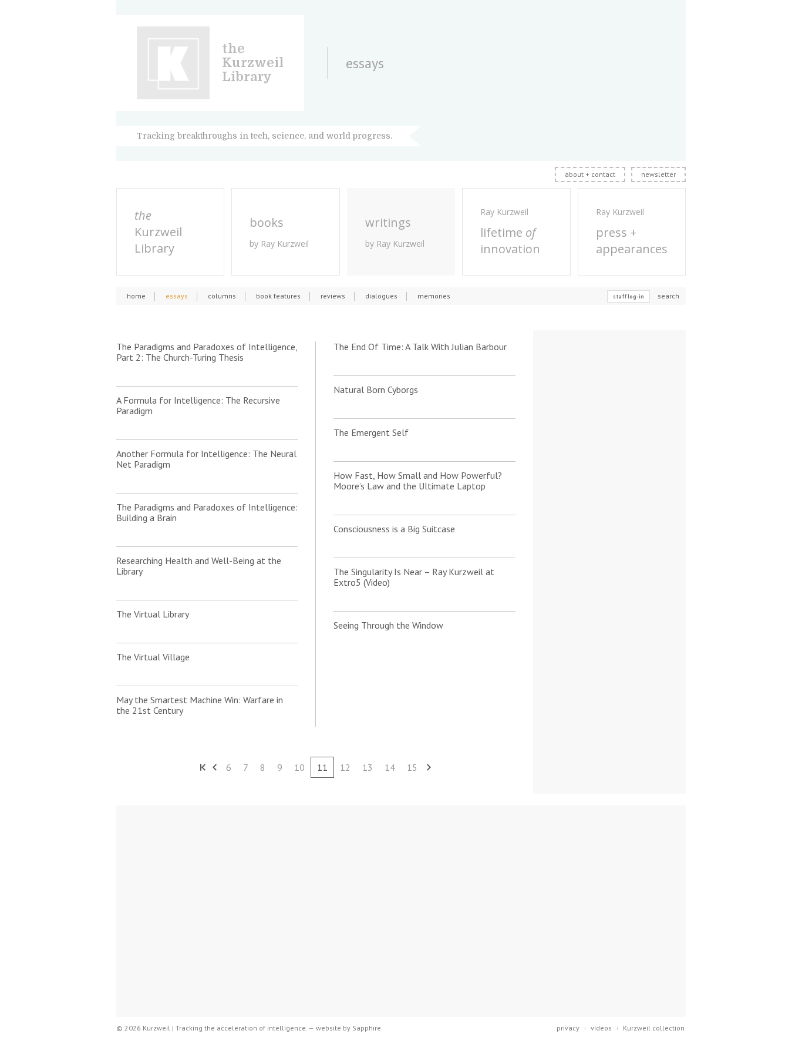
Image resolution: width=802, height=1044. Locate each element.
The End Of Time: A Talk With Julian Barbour (420, 347)
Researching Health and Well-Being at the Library (198, 566)
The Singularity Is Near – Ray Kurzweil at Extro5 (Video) (413, 577)
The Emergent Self (371, 432)
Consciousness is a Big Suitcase (394, 529)
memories (433, 295)
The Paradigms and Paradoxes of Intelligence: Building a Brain (207, 512)
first (202, 767)
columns (222, 295)
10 (299, 767)
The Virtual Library (152, 614)
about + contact (590, 174)
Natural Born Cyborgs (375, 389)
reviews (333, 295)
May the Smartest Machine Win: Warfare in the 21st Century (199, 705)
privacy (568, 1027)
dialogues (381, 295)
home (136, 295)
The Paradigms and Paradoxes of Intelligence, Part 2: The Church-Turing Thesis (206, 352)
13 (367, 767)
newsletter (658, 174)
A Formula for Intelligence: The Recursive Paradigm (198, 405)
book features (278, 295)
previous (214, 767)
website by (348, 1027)
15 (412, 767)
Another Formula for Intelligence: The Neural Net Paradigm (206, 459)
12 (345, 767)
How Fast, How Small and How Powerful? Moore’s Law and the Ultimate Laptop (417, 480)
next (429, 767)
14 (390, 767)
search (668, 295)
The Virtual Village (153, 657)
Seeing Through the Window (388, 625)
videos (601, 1027)
